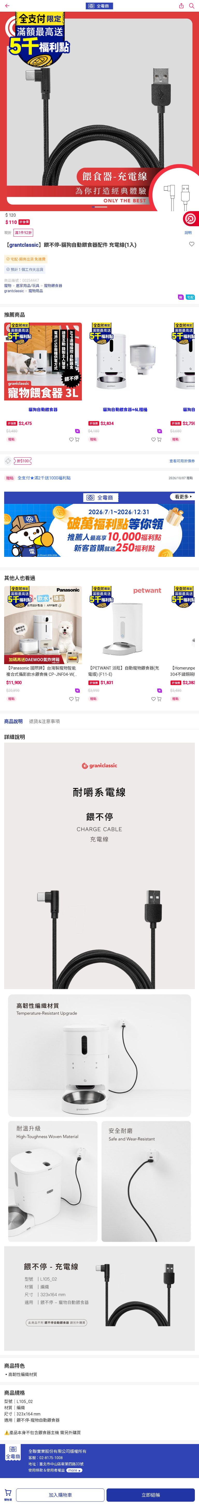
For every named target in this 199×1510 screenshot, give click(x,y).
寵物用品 (36, 291)
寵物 (7, 286)
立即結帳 (150, 1495)
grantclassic (24, 245)
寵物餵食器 (53, 286)
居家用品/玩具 (27, 286)
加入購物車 (60, 1495)
